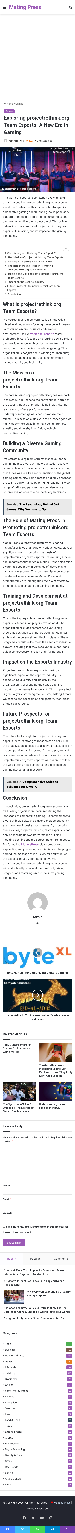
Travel (8, 1425)
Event (8, 1484)
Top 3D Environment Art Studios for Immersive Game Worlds (17, 1048)
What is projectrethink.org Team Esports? (31, 253)
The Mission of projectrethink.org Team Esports (35, 257)
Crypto (9, 1437)
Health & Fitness (14, 1355)
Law (7, 1414)
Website (7, 1212)
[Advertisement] (37, 57)
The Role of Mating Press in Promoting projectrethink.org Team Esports (30, 267)
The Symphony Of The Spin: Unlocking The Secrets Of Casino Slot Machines (19, 1108)
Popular (35, 1258)
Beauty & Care (13, 1455)
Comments (61, 1258)
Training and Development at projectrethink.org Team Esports (35, 275)
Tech (8, 1343)
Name (7, 1185)
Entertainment (13, 1431)
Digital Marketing (15, 1449)
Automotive (12, 1443)
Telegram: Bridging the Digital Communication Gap (34, 1318)
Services (10, 1408)
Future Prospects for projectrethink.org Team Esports (33, 288)
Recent (11, 1258)
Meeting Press (62, 1502)
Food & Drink (12, 1420)
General (9, 1361)
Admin (12, 140)
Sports (9, 1472)
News (8, 1461)
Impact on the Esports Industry (26, 281)
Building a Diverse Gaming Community (30, 261)
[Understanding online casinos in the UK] (55, 1091)
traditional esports (42, 334)
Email (7, 1199)
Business (10, 1349)
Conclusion (14, 294)
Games (19, 103)
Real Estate (11, 1466)
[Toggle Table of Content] (64, 248)
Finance (9, 1396)
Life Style (10, 1367)
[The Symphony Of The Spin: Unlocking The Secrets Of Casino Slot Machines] (19, 1091)
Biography (11, 1379)
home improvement (16, 1390)
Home (9, 103)
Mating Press (30, 844)
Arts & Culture (13, 1478)
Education (11, 1402)
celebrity (10, 1373)
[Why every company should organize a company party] (14, 1297)
